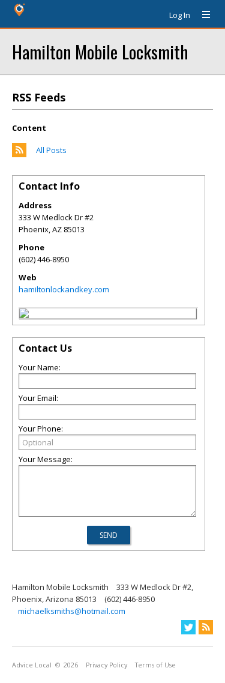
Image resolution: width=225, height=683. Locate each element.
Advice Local (32, 665)
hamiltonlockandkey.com (64, 289)
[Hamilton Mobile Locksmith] (24, 315)
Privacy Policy (106, 665)
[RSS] (206, 627)
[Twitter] (188, 627)
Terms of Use (155, 665)
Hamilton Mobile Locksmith (100, 51)
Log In (179, 15)
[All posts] (19, 154)
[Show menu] (201, 15)
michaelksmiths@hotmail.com (71, 611)
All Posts (51, 150)
